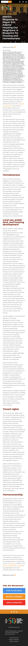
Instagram (11, 566)
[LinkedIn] (26, 1)
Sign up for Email (14, 590)
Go (10, 1)
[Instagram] (23, 1)
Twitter (5, 566)
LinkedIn (19, 566)
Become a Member (14, 596)
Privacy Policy (15, 627)
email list (12, 563)
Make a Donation (14, 602)
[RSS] (19, 1)
